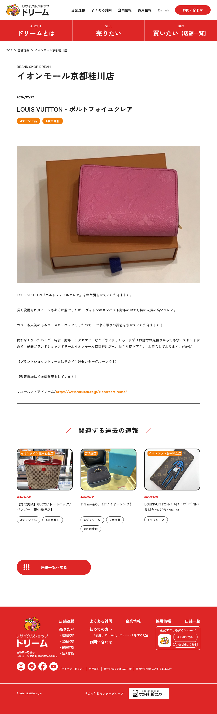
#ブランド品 (28, 121)
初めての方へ (100, 629)
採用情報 (145, 9)
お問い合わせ (193, 9)
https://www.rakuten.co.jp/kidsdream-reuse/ (91, 391)
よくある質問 (101, 9)
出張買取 (68, 641)
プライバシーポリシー (72, 668)
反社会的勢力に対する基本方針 (154, 668)
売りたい (108, 31)
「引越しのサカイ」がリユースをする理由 (120, 635)
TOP (9, 50)
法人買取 (68, 653)
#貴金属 (115, 520)
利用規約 (94, 668)
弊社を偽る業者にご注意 (118, 668)
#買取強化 (53, 121)
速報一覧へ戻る (53, 567)
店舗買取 (68, 635)
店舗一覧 (192, 621)
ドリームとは (36, 31)
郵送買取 (68, 647)
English (163, 9)
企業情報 (125, 9)
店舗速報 (78, 9)
